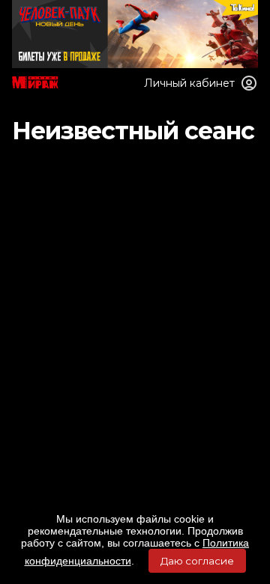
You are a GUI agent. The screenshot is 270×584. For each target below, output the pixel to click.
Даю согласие (197, 561)
